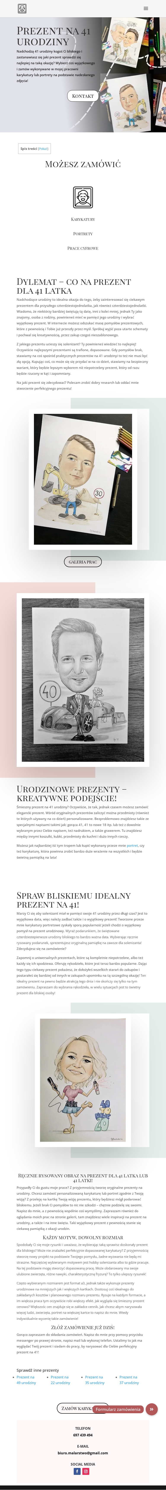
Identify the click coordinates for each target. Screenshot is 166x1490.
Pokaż (43, 149)
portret (132, 845)
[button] (152, 1409)
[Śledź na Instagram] (85, 1471)
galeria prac (83, 562)
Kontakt (83, 96)
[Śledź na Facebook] (77, 1471)
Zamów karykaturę (83, 1408)
